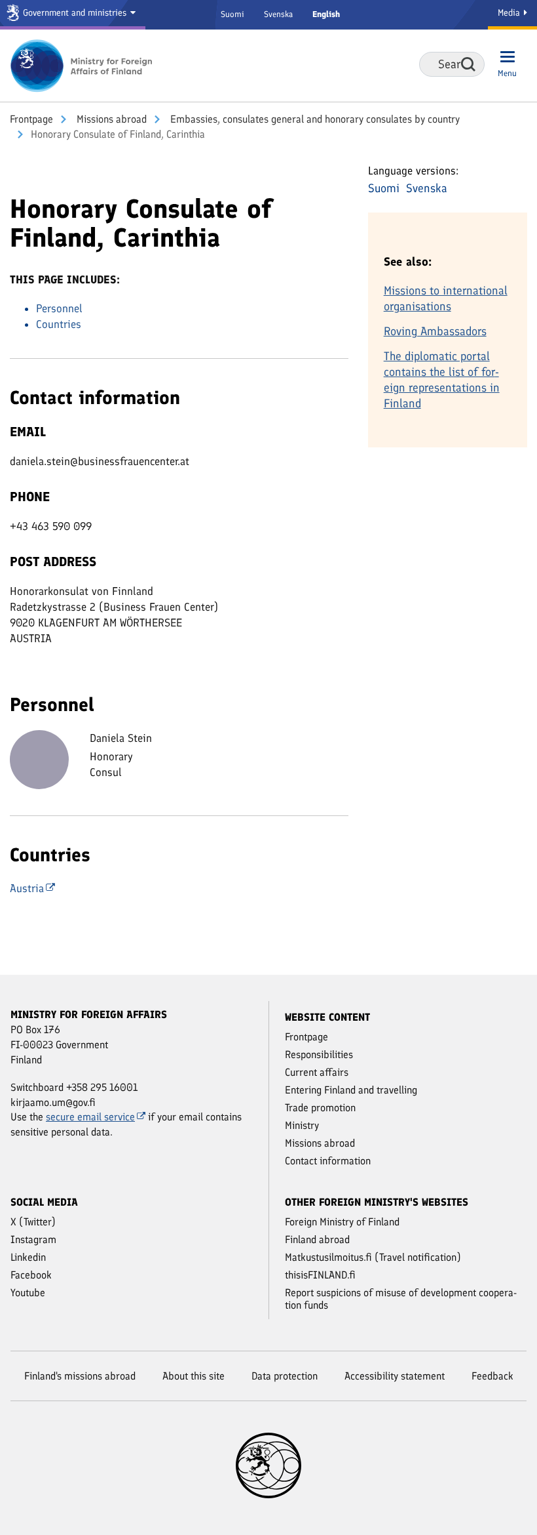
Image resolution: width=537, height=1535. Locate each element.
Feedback (492, 1376)
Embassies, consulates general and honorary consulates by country (314, 119)
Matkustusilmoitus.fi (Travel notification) (373, 1257)
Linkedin (28, 1257)
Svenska (278, 14)
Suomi (232, 14)
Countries (58, 324)
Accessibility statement (394, 1376)
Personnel (59, 308)
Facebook (31, 1275)
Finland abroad (317, 1239)
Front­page (31, 119)
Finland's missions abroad (80, 1376)
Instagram (33, 1239)
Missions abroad (110, 119)
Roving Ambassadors (435, 331)
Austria (27, 888)
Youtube (27, 1292)
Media (510, 12)
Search (468, 64)
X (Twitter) (33, 1222)
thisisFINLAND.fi (320, 1275)
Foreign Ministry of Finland (342, 1222)
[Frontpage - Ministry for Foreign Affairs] (82, 66)
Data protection (284, 1376)
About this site (193, 1376)
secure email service (90, 1117)
